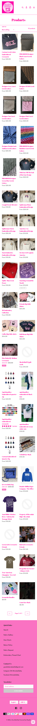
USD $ (23, 702)
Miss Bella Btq (15, 720)
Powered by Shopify (25, 720)
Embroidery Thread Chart (12, 655)
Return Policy (8, 645)
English (13, 702)
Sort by (4, 26)
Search (6, 630)
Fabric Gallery (8, 635)
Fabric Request (8, 650)
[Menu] (34, 7)
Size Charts (7, 640)
